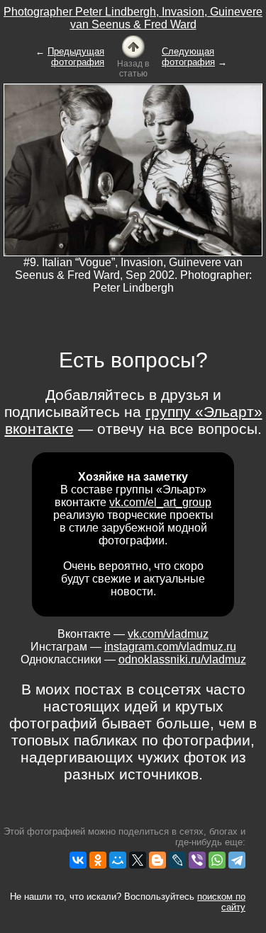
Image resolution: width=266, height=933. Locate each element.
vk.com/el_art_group (160, 502)
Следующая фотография (188, 56)
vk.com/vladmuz (168, 634)
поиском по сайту (221, 901)
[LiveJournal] (177, 860)
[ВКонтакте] (78, 860)
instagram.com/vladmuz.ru (170, 647)
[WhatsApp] (217, 860)
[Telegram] (236, 860)
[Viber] (197, 860)
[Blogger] (157, 860)
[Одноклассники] (97, 860)
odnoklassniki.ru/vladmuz (182, 659)
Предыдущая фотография (76, 56)
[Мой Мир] (117, 860)
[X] (137, 860)
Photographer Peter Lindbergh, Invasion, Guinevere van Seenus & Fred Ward (133, 18)
